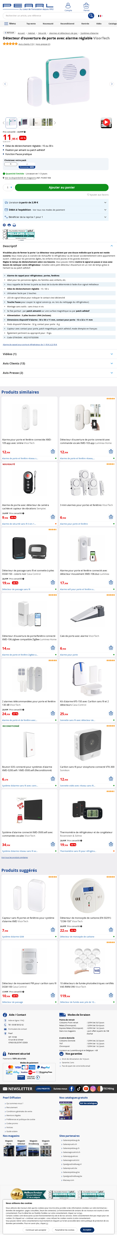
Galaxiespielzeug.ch (71, 1148)
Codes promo (12, 1123)
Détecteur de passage (12, 1002)
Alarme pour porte (69, 654)
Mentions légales (13, 1115)
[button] (20, 177)
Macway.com (68, 1180)
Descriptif (10, 246)
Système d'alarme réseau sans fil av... (20, 851)
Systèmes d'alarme (89, 33)
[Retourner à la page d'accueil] (28, 7)
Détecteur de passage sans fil (16, 589)
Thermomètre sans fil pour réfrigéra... (78, 851)
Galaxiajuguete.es (70, 1156)
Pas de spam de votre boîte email (76, 1066)
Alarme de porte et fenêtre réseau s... (20, 458)
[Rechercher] (91, 16)
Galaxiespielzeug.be (71, 1172)
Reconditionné (67, 23)
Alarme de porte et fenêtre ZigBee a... (20, 654)
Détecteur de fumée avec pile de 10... (78, 1002)
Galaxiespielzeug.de (71, 1140)
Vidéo (98, 23)
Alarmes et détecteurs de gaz (63, 33)
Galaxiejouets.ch (70, 1144)
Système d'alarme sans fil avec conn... (20, 785)
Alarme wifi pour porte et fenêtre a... (77, 589)
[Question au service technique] (15, 225)
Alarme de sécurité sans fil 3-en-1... (19, 523)
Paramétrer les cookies (64, 1230)
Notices (9, 1127)
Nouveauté (48, 23)
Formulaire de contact (17, 1029)
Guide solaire (11, 1131)
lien (80, 1213)
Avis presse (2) (13, 373)
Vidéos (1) (10, 354)
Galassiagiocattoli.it (71, 1160)
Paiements (14, 1058)
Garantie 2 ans (68, 1062)
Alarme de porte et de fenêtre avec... (19, 720)
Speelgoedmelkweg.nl (72, 1164)
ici (47, 1223)
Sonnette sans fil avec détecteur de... (77, 720)
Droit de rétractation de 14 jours (75, 1059)
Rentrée (85, 23)
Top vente (31, 23)
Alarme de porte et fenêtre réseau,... (77, 458)
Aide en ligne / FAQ (16, 1020)
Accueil (21, 33)
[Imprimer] (10, 225)
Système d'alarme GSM (13, 936)
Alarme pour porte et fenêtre (74, 523)
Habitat (31, 33)
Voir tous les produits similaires (14, 857)
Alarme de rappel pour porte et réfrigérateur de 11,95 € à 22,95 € (30, 344)
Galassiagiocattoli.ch (71, 1152)
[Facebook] (5, 225)
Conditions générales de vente (19, 1111)
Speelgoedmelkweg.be (72, 1176)
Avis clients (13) (14, 363)
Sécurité (42, 33)
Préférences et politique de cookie (20, 1119)
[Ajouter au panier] (53, 451)
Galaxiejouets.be (70, 1168)
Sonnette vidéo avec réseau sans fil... (77, 785)
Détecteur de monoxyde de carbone (77, 936)
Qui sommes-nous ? (14, 1103)
